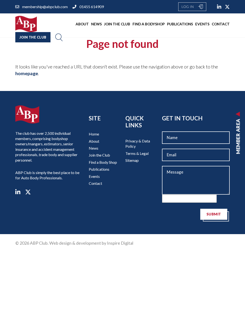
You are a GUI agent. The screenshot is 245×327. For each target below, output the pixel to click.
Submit (213, 214)
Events (202, 24)
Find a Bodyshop (149, 24)
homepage (26, 73)
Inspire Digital (120, 243)
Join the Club (117, 24)
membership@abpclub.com (45, 6)
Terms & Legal (137, 153)
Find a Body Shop (103, 162)
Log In (188, 7)
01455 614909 (91, 6)
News (96, 24)
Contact (221, 24)
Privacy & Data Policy (137, 143)
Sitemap (132, 160)
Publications (180, 24)
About (82, 24)
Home (94, 134)
